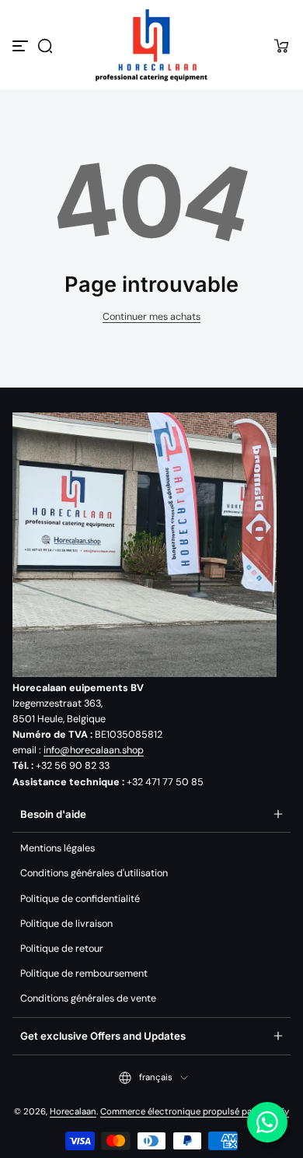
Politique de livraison (66, 924)
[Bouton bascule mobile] (21, 46)
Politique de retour (61, 948)
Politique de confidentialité (80, 899)
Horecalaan (73, 1112)
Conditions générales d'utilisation (94, 873)
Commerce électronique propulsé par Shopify (194, 1112)
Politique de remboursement (84, 973)
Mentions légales (57, 848)
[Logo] (151, 45)
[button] (45, 46)
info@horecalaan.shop (94, 750)
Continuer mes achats (151, 317)
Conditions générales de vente (88, 998)
